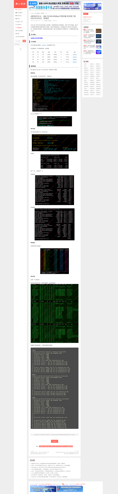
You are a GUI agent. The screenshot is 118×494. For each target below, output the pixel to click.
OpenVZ (91, 70)
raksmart (91, 94)
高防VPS (98, 82)
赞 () (55, 441)
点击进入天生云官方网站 (37, 38)
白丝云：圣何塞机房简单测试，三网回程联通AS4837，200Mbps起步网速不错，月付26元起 (50, 471)
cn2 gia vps (86, 76)
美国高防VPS (92, 80)
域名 (18, 33)
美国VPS (50, 20)
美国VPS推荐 (98, 86)
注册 (20, 49)
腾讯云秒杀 (92, 88)
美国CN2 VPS (86, 82)
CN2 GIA (98, 72)
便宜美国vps (98, 76)
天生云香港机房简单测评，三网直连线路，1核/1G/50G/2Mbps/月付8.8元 (46, 469)
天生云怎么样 (65, 446)
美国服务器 (92, 82)
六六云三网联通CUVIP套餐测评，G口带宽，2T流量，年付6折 (44, 473)
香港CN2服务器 (86, 90)
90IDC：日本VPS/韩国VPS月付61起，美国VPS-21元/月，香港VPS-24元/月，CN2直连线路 (50, 465)
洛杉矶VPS (98, 68)
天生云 (54, 446)
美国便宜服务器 (98, 88)
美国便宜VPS (85, 68)
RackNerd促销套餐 (20, 36)
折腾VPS (19, 24)
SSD (85, 66)
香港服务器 (92, 76)
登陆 (20, 48)
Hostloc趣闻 (20, 30)
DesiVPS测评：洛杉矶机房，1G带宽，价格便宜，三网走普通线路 (45, 475)
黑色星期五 (98, 92)
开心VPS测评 (20, 4)
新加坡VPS (86, 70)
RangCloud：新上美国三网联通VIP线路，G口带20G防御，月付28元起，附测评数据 (49, 476)
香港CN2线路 (86, 92)
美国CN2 (98, 74)
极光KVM (92, 86)
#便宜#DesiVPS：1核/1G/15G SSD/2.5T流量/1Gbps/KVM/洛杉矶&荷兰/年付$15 (40, 453)
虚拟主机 (19, 15)
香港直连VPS (85, 78)
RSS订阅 (17, 44)
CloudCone (86, 74)
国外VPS (98, 90)
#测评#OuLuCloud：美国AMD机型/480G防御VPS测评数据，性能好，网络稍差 (48, 463)
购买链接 (75, 54)
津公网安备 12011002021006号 (69, 484)
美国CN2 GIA (92, 90)
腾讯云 (97, 78)
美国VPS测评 (92, 92)
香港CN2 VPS (86, 72)
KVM (85, 64)
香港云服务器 (98, 84)
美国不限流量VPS (86, 86)
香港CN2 (92, 74)
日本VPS (92, 68)
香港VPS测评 (92, 84)
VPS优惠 (19, 9)
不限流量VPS (98, 70)
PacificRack (86, 94)
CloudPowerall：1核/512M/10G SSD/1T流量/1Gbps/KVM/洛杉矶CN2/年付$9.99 (48, 467)
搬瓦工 (85, 80)
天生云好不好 (58, 446)
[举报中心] (43, 488)
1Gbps (85, 88)
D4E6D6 (44, 45)
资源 (18, 18)
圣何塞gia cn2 (48, 446)
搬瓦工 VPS (20, 21)
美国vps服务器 (86, 84)
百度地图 (40, 484)
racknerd (92, 72)
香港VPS (92, 66)
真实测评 (42, 13)
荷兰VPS (92, 78)
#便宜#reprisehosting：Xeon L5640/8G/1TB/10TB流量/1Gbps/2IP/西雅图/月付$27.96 (67, 453)
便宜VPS (92, 64)
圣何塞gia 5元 (42, 446)
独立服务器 (19, 12)
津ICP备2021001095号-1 (57, 484)
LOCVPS (98, 94)
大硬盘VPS (98, 80)
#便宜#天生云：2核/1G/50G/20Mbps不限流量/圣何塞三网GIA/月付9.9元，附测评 (53, 17)
